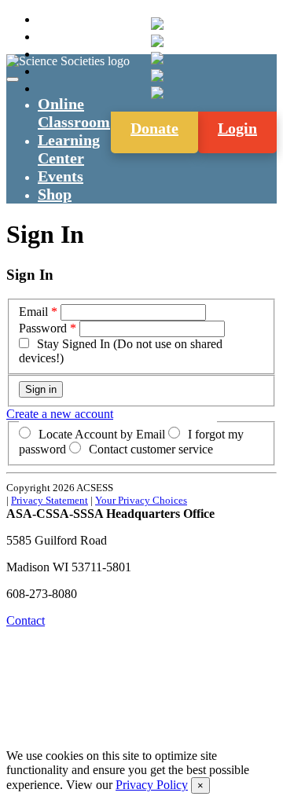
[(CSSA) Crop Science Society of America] (157, 58)
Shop (55, 194)
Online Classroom (74, 112)
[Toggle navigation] (12, 79)
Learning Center (69, 149)
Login (237, 128)
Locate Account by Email (102, 434)
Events (60, 176)
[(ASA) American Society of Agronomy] (157, 41)
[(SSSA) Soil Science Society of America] (157, 75)
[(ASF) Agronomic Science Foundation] (157, 92)
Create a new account (59, 413)
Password (43, 328)
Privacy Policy (152, 784)
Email (33, 311)
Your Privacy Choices (141, 500)
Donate (154, 128)
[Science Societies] (157, 23)
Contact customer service (151, 449)
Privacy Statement (49, 500)
